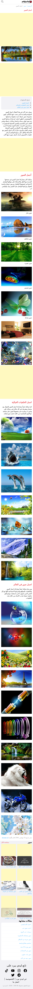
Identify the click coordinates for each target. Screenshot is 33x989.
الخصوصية (10, 979)
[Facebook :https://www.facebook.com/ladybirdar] (25, 972)
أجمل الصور (25, 103)
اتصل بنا (16, 982)
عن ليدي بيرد (21, 979)
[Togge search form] (2, 1)
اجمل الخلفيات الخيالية (22, 105)
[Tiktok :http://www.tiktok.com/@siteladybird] (6, 972)
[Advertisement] (16, 29)
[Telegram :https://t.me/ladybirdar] (19, 976)
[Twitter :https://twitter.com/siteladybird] (13, 976)
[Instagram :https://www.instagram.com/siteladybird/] (19, 972)
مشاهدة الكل (5, 842)
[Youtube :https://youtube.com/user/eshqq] (13, 972)
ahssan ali (5, 837)
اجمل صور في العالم (23, 107)
